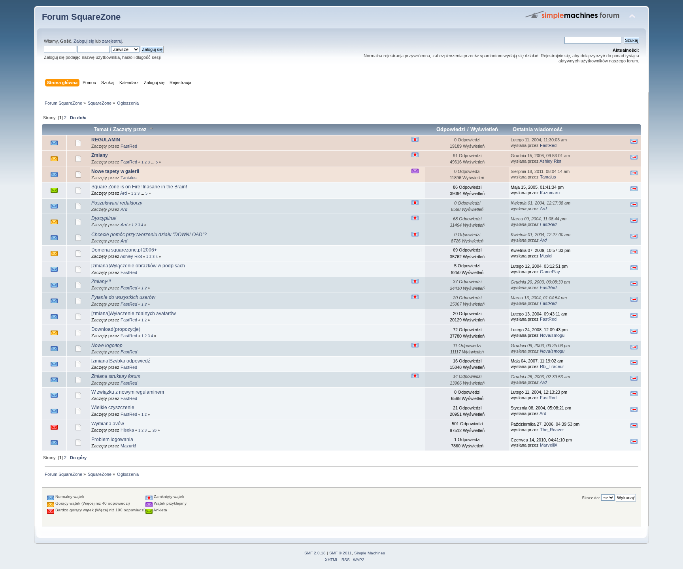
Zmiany (99, 155)
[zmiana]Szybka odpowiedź (120, 361)
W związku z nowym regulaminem (127, 392)
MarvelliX (548, 445)
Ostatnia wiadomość (537, 129)
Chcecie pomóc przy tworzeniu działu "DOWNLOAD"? (149, 234)
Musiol (546, 256)
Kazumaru (550, 192)
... (153, 162)
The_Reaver (552, 429)
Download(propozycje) (115, 329)
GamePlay (550, 271)
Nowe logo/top (107, 345)
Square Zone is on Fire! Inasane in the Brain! (139, 187)
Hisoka (127, 430)
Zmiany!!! (101, 281)
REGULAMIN (105, 140)
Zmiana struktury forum (115, 376)
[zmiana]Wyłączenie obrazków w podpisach (138, 266)
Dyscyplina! (103, 218)
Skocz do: (591, 498)
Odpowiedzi (451, 129)
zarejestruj (112, 41)
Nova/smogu (552, 335)
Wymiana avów (107, 423)
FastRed (129, 146)
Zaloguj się (84, 41)
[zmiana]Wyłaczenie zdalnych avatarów (133, 313)
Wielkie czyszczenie (112, 407)
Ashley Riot (550, 161)
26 (155, 430)
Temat (101, 129)
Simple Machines (369, 553)
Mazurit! (128, 445)
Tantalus (129, 177)
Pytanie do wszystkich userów (123, 297)
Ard (123, 193)
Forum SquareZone (81, 17)
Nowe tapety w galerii (115, 171)
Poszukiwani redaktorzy (116, 203)
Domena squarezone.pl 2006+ (124, 250)
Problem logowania (112, 439)
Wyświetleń (484, 129)
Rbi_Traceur (552, 366)
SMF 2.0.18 (315, 553)
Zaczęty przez (130, 129)
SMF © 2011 (340, 553)
